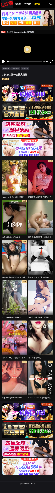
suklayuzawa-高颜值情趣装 (39, 397)
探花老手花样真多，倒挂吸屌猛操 (40, 237)
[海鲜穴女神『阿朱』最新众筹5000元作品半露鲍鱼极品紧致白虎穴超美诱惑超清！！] (40, 297)
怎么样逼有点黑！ (35, 357)
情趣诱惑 (16, 68)
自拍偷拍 (6, 68)
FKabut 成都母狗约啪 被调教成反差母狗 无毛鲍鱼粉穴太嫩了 (14, 277)
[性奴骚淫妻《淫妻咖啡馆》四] (40, 257)
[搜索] (51, 3)
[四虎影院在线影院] (7, 4)
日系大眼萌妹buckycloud (12, 397)
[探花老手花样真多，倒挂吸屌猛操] (40, 217)
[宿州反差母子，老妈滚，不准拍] (14, 338)
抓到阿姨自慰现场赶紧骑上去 (39, 197)
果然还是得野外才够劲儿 (12, 317)
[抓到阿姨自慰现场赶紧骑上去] (40, 177)
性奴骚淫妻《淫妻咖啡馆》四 (39, 277)
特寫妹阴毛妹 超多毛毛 (11, 237)
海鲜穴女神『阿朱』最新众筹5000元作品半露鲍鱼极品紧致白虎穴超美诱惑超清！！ (40, 317)
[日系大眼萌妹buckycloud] (14, 378)
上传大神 (25, 68)
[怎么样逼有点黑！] (40, 338)
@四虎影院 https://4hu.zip (27, 483)
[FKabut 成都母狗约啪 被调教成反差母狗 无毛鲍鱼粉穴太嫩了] (14, 257)
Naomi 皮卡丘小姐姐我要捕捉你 (14, 197)
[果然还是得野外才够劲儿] (14, 297)
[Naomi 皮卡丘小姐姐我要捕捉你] (14, 177)
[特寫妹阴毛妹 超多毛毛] (14, 217)
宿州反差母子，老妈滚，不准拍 (14, 357)
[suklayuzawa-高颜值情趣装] (40, 378)
